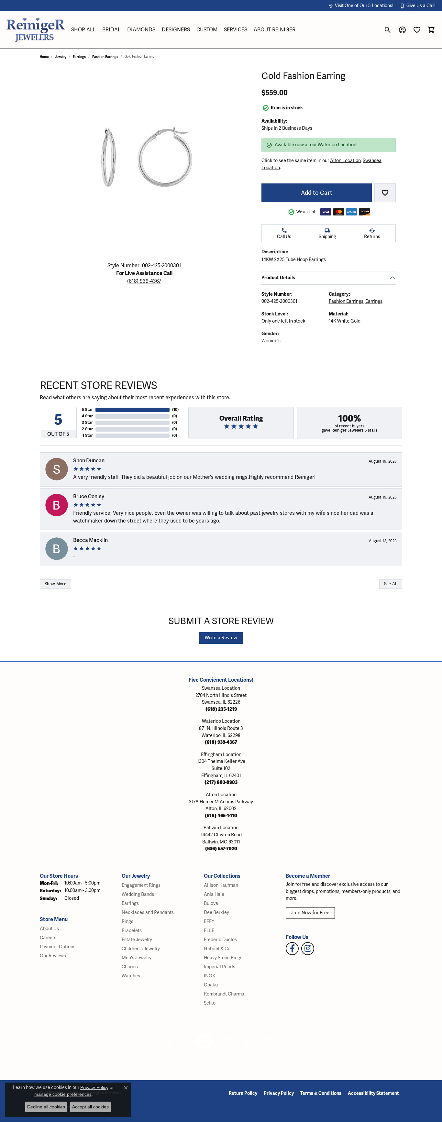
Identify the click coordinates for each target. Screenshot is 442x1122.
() (175, 409)
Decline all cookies (46, 1106)
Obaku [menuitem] (211, 985)
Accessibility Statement (373, 1093)
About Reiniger (274, 30)
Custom (206, 30)
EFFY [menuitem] (209, 921)
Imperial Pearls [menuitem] (219, 967)
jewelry (60, 57)
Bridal (111, 30)
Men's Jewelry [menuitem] (136, 958)
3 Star (87, 422)
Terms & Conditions (320, 1093)
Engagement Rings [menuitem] (141, 885)
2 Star (87, 429)
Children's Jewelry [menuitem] (141, 949)
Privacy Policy (279, 1093)
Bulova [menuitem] (211, 903)
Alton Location (345, 160)
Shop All (83, 30)
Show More (55, 584)
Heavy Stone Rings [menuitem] (223, 958)
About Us (49, 928)
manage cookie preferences (63, 1094)
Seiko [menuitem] (209, 1003)
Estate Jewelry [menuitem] (137, 939)
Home (44, 57)
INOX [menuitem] (209, 976)
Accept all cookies (90, 1106)
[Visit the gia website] (175, 1041)
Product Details (278, 277)
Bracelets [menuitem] (132, 930)
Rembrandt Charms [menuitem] (224, 994)
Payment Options (57, 947)
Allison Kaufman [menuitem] (221, 885)
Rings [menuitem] (127, 921)
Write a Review (221, 638)
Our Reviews (53, 956)
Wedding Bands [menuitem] (138, 894)
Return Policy (243, 1093)
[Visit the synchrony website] (262, 1041)
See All (390, 584)
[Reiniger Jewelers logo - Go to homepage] (35, 30)
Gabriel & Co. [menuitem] (217, 949)
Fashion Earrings (105, 57)
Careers (48, 937)
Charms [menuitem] (130, 967)
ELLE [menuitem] (209, 930)
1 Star (88, 435)
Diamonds (141, 30)
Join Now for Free (310, 913)
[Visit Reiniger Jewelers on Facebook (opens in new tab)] (292, 948)
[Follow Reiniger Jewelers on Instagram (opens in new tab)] (307, 948)
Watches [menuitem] (131, 976)
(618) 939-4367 (144, 281)
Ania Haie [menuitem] (214, 894)
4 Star (87, 416)
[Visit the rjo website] (229, 1041)
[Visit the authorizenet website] (205, 1041)
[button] (360, 5)
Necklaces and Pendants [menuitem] (148, 912)
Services (235, 30)
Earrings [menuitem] (130, 903)
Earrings (79, 57)
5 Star (87, 409)
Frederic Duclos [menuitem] (220, 939)
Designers (176, 30)
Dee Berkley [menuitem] (216, 912)
